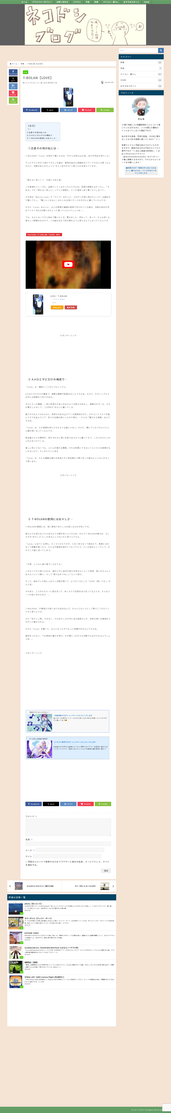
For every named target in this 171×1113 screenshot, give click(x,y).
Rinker (62, 299)
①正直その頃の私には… (37, 132)
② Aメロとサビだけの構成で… (40, 135)
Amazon (57, 307)
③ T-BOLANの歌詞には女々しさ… (42, 138)
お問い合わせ (62, 2)
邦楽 (96, 2)
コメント (31, 816)
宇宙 (88, 2)
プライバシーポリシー (42, 2)
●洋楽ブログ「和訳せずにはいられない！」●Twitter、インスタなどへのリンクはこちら (141, 170)
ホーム (24, 2)
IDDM (146, 2)
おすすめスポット (131, 2)
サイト (29, 856)
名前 (29, 839)
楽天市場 (71, 307)
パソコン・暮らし (111, 2)
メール (30, 850)
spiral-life (109, 82)
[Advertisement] (61, 53)
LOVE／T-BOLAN (58, 296)
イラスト (77, 2)
